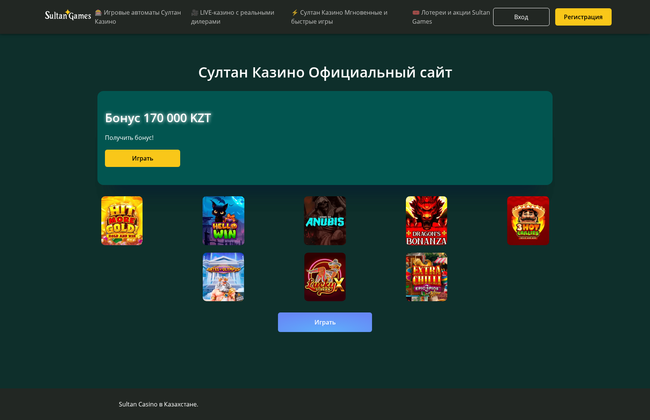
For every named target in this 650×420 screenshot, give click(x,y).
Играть (142, 158)
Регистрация (583, 17)
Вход (521, 17)
